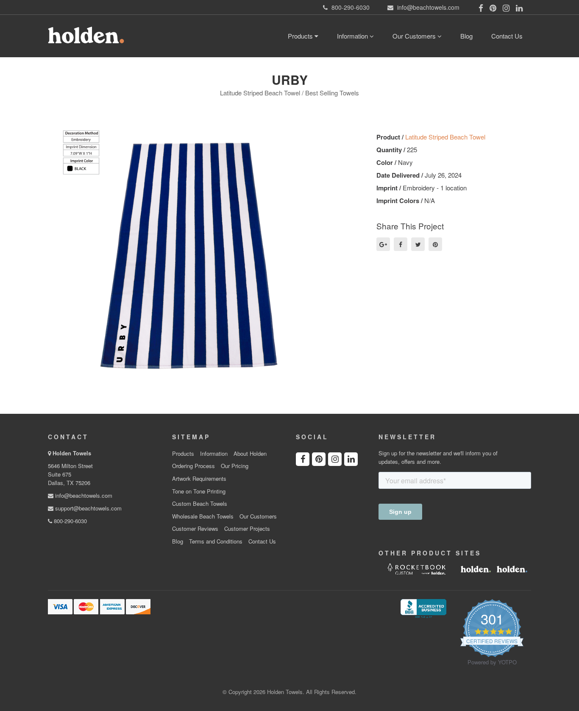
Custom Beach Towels (199, 503)
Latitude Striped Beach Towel (445, 136)
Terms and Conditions (215, 541)
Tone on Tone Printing (198, 491)
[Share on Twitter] (418, 244)
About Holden (250, 453)
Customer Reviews (195, 529)
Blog (466, 35)
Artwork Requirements (199, 478)
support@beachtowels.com (87, 508)
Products (301, 35)
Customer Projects (247, 529)
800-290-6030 (69, 521)
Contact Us (507, 35)
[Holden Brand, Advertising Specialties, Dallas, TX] (423, 607)
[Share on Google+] (383, 244)
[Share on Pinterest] (435, 244)
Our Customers (414, 35)
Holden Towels (72, 453)
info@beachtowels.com (82, 495)
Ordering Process (193, 466)
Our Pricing (234, 466)
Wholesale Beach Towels (203, 516)
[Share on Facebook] (400, 244)
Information (353, 35)
